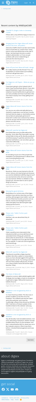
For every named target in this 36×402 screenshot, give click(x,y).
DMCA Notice (5, 399)
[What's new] (30, 2)
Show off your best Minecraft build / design (20, 67)
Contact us (5, 398)
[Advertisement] (18, 18)
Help (12, 399)
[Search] (33, 2)
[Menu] (3, 2)
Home (17, 399)
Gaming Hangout (11, 39)
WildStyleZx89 (10, 37)
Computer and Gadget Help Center (16, 310)
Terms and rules (14, 398)
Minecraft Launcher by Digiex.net (16, 130)
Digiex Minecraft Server (13, 63)
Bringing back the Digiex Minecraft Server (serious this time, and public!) (19, 44)
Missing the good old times (15, 191)
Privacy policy (25, 398)
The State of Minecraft (13, 274)
